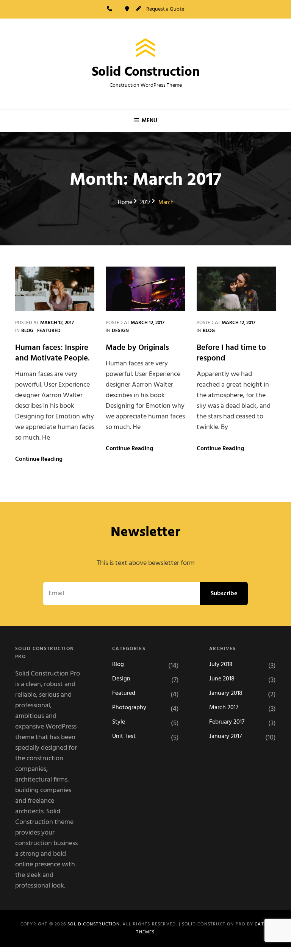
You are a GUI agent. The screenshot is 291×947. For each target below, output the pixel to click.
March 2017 (223, 708)
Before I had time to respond (231, 353)
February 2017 (226, 722)
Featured (49, 331)
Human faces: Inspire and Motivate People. (52, 353)
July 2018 (221, 665)
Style (118, 722)
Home (125, 202)
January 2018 (225, 693)
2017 (145, 202)
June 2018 (222, 679)
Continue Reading (39, 459)
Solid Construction (146, 72)
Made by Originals (137, 348)
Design (120, 331)
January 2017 (225, 737)
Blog (27, 331)
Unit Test (124, 737)
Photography (129, 708)
